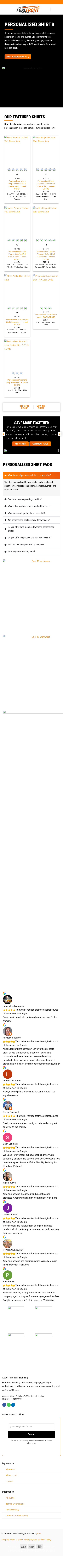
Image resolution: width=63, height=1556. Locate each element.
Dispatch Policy (22, 1540)
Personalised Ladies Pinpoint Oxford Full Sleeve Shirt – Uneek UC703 (17, 255)
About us (10, 1498)
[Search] (48, 9)
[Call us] (33, 2)
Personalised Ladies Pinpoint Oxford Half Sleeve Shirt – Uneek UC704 (46, 255)
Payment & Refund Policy (40, 1540)
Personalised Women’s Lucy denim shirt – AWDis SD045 (17, 382)
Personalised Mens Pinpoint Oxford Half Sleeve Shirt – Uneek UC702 (46, 185)
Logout (9, 1481)
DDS (39, 1533)
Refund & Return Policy (17, 1515)
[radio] (9, 169)
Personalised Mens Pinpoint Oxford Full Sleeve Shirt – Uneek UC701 (17, 185)
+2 (17, 174)
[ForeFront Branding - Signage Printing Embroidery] (29, 9)
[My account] (54, 9)
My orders (10, 1469)
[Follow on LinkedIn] (36, 2)
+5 (17, 313)
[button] (27, 2)
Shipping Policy (8, 1540)
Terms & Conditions (15, 1504)
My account (11, 1475)
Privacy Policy (12, 1509)
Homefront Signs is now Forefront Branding (32, 1551)
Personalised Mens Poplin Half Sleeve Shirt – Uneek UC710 (17, 322)
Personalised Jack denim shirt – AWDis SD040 (46, 315)
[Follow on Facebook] (30, 2)
